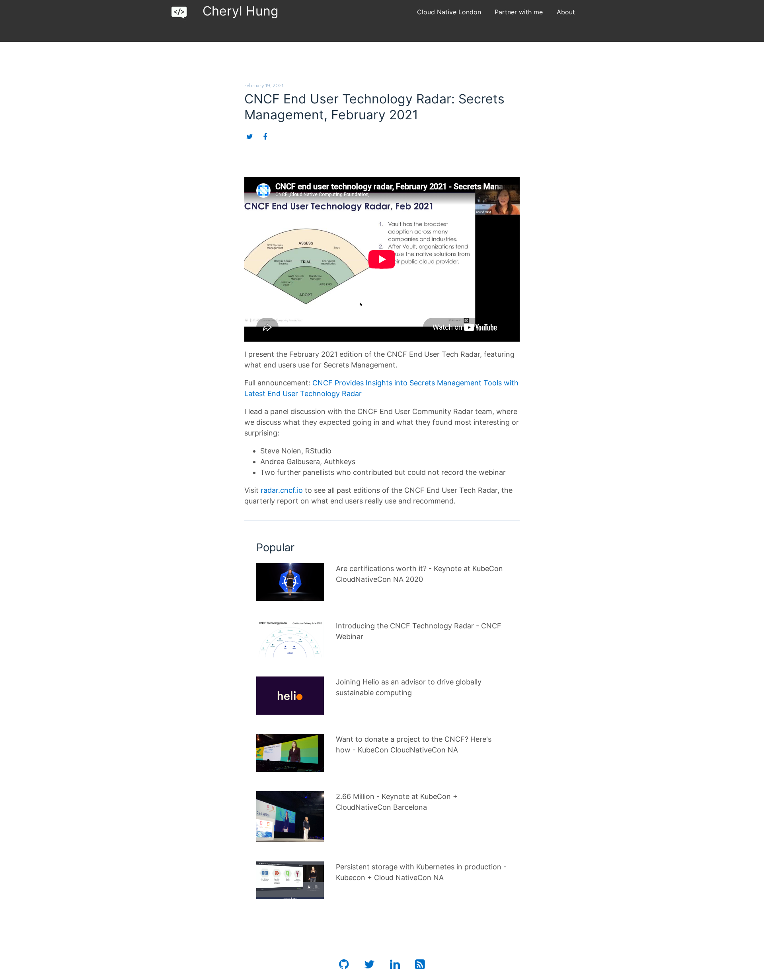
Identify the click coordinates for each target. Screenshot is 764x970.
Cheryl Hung (241, 11)
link (262, 568)
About (566, 12)
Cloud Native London (449, 12)
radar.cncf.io (282, 490)
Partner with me (519, 12)
